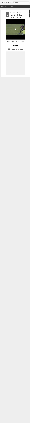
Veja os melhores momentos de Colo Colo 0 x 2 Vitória (15, 15)
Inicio (12, 6)
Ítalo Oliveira (16, 43)
